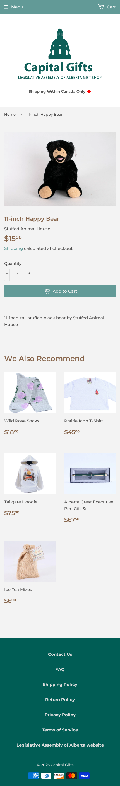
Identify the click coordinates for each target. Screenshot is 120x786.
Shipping (13, 248)
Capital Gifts (62, 764)
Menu (17, 7)
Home (10, 114)
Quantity (12, 263)
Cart (111, 7)
